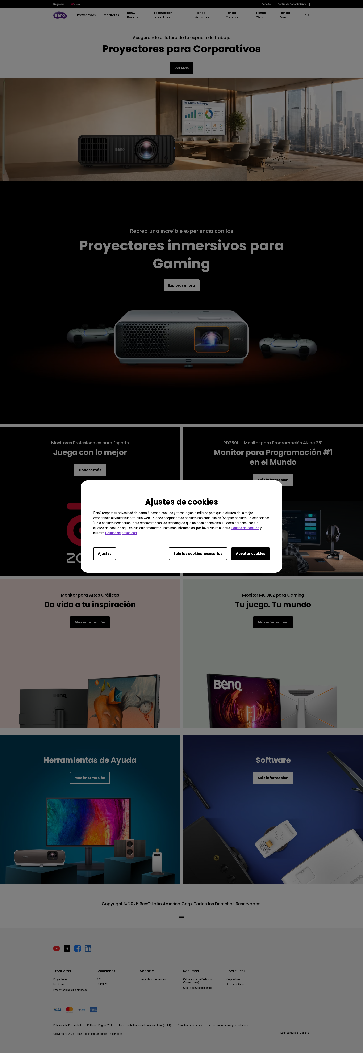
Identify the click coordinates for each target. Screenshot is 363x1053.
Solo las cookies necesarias (198, 553)
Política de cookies (245, 528)
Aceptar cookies (250, 553)
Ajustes (104, 553)
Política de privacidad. (121, 533)
